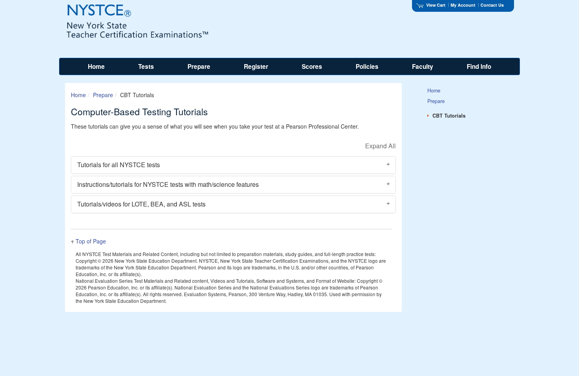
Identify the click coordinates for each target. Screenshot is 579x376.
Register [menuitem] (256, 66)
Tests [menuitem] (146, 66)
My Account (463, 5)
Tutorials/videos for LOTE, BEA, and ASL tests (141, 203)
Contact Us (492, 5)
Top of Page (91, 241)
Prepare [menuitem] (198, 66)
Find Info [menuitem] (479, 66)
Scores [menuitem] (312, 66)
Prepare (103, 95)
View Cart (435, 5)
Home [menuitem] (96, 66)
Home (78, 95)
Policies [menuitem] (367, 66)
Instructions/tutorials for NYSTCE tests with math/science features (168, 184)
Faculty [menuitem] (422, 66)
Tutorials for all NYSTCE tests (118, 164)
